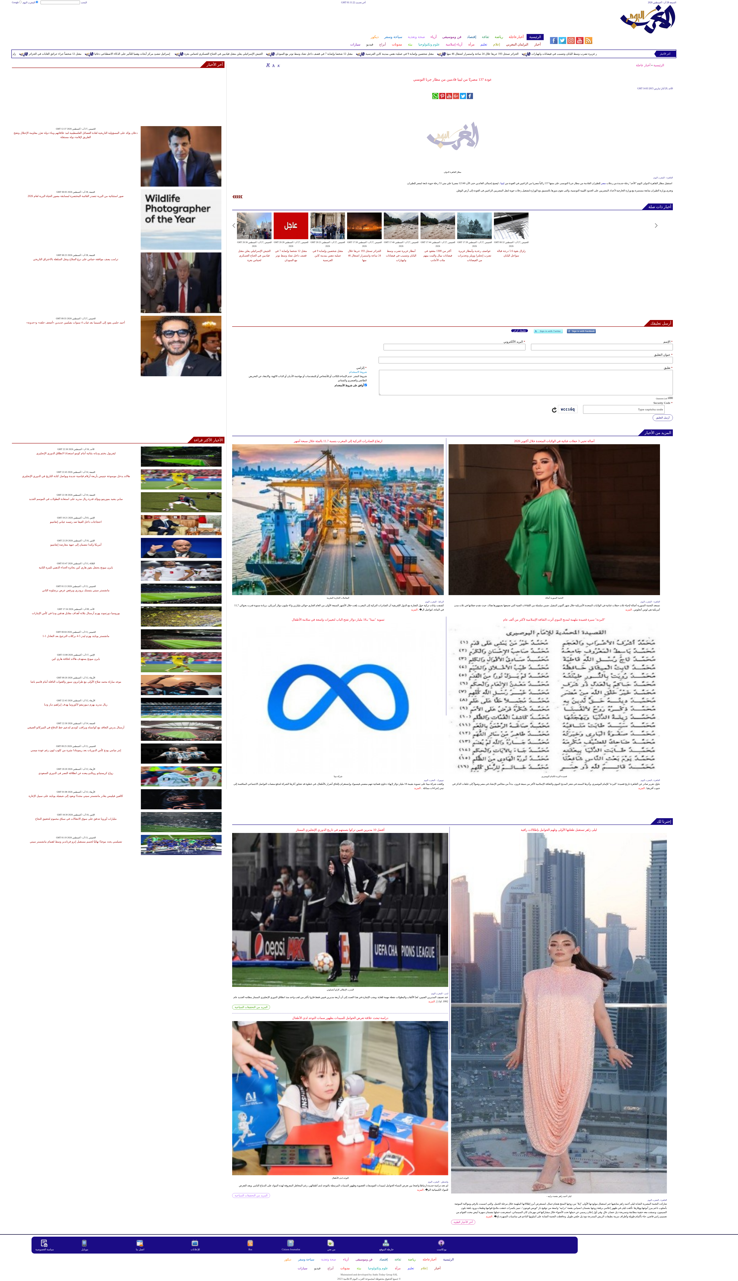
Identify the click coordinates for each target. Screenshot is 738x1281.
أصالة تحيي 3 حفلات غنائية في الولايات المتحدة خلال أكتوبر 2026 (554, 441)
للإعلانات (195, 1249)
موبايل (85, 1249)
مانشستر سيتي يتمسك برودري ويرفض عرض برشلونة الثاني (76, 590)
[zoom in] (268, 65)
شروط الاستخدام (358, 371)
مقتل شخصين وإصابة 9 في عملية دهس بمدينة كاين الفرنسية (598, 53)
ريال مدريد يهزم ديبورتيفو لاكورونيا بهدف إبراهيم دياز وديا (75, 704)
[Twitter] (548, 332)
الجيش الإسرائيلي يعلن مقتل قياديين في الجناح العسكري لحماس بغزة (422, 53)
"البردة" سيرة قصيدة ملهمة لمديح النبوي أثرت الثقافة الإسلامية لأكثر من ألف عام (554, 619)
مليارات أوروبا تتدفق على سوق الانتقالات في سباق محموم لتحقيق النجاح (76, 818)
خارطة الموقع (386, 1249)
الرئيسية (658, 65)
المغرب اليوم (29, 2)
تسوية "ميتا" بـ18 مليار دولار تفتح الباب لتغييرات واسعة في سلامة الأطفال (338, 619)
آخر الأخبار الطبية (463, 1222)
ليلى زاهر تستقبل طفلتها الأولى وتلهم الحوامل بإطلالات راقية (559, 829)
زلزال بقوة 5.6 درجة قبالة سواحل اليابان (191, 53)
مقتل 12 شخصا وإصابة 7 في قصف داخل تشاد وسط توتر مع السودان (512, 53)
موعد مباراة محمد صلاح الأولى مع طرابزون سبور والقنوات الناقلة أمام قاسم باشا (76, 681)
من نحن (331, 1249)
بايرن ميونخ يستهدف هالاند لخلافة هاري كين (76, 658)
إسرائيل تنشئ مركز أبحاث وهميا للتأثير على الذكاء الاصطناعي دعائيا (330, 53)
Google (15, 2)
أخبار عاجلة (643, 65)
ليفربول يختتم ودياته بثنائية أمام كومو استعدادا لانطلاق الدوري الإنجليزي (76, 453)
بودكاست (442, 1249)
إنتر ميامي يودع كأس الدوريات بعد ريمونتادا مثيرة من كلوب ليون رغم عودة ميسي (76, 750)
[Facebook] (581, 332)
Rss (250, 1249)
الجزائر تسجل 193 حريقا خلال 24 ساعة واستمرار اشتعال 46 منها (364, 256)
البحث (84, 2)
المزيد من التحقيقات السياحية (251, 1007)
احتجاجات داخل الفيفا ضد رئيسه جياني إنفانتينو (76, 521)
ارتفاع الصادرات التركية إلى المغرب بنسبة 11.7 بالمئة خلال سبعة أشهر (338, 441)
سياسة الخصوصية (44, 1249)
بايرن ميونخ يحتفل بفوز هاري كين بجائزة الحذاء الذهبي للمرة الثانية (76, 567)
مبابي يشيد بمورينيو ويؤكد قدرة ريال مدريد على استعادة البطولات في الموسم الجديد (76, 499)
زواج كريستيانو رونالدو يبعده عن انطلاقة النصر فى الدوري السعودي (75, 773)
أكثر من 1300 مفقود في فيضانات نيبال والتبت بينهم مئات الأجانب (437, 256)
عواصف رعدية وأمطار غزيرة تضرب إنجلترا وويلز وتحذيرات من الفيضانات (115, 53)
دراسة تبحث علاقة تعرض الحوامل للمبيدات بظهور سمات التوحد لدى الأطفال (340, 1018)
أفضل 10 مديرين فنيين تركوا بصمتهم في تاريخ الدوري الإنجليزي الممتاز (340, 829)
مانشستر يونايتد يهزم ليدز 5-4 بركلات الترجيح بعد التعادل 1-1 (75, 636)
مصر (603, 183)
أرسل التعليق (663, 417)
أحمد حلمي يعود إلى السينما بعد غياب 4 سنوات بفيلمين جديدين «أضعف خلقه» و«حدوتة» (75, 322)
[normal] (273, 65)
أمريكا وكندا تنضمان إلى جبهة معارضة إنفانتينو (75, 544)
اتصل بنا (140, 1249)
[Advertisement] (277, 17)
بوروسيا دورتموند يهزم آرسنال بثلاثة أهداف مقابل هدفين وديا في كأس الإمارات (76, 613)
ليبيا (502, 183)
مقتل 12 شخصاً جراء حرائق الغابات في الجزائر (253, 53)
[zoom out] (278, 65)
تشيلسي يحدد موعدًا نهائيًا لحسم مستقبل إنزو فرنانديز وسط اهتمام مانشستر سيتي (76, 841)
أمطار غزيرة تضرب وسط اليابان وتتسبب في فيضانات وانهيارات (401, 256)
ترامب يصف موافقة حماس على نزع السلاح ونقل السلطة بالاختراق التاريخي (75, 259)
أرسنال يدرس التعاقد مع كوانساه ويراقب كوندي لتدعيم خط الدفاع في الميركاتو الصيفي (75, 727)
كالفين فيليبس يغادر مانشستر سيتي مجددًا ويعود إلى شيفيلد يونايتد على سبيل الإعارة (76, 796)
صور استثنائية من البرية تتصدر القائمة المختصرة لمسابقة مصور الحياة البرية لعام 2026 (76, 196)
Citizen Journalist (291, 1249)
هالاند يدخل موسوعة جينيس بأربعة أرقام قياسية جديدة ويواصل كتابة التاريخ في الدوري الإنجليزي (76, 476)
